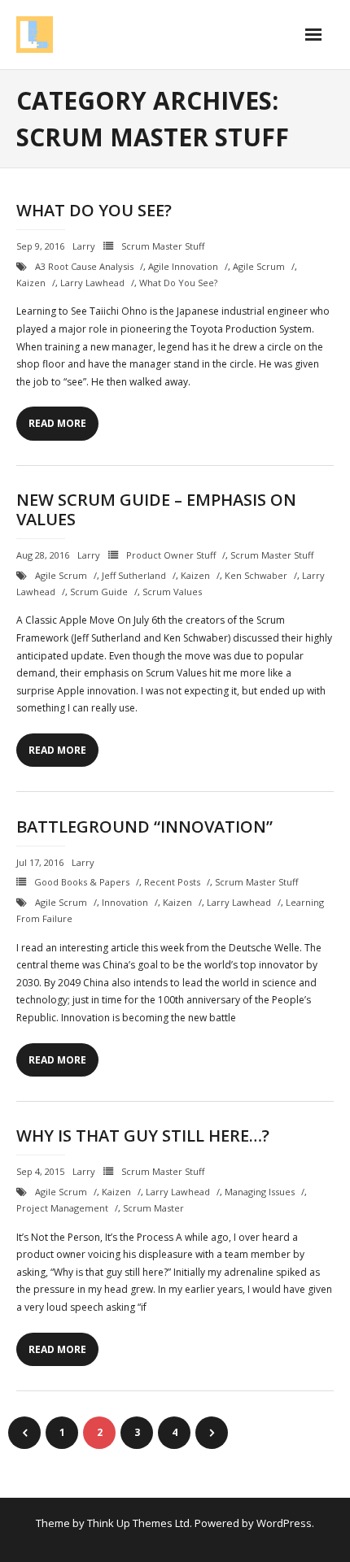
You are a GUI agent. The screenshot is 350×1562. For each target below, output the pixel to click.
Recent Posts (172, 882)
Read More (57, 423)
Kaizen (31, 282)
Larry (83, 246)
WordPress (284, 1523)
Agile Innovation (183, 266)
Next (211, 1432)
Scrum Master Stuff (162, 246)
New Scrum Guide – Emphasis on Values (156, 509)
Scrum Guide (99, 591)
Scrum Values (172, 591)
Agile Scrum (259, 266)
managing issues (260, 1192)
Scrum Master (153, 1208)
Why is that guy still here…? (142, 1135)
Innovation (125, 902)
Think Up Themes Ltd (138, 1523)
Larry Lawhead (92, 282)
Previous (24, 1432)
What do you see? (94, 210)
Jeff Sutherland (134, 575)
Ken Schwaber (256, 575)
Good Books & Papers (81, 882)
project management (62, 1208)
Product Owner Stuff (171, 555)
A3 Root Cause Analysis (84, 266)
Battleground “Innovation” (144, 827)
